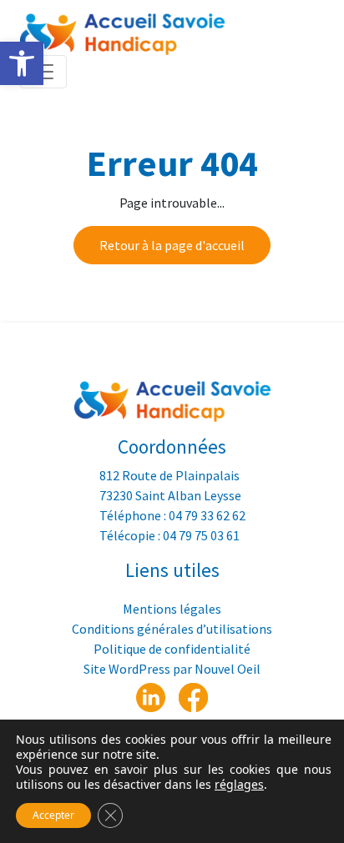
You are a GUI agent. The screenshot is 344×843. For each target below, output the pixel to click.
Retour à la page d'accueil (172, 245)
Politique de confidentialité (172, 648)
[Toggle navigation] (43, 71)
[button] (21, 63)
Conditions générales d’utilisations (172, 628)
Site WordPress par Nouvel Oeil (172, 668)
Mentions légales (172, 608)
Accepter (53, 815)
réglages (239, 784)
